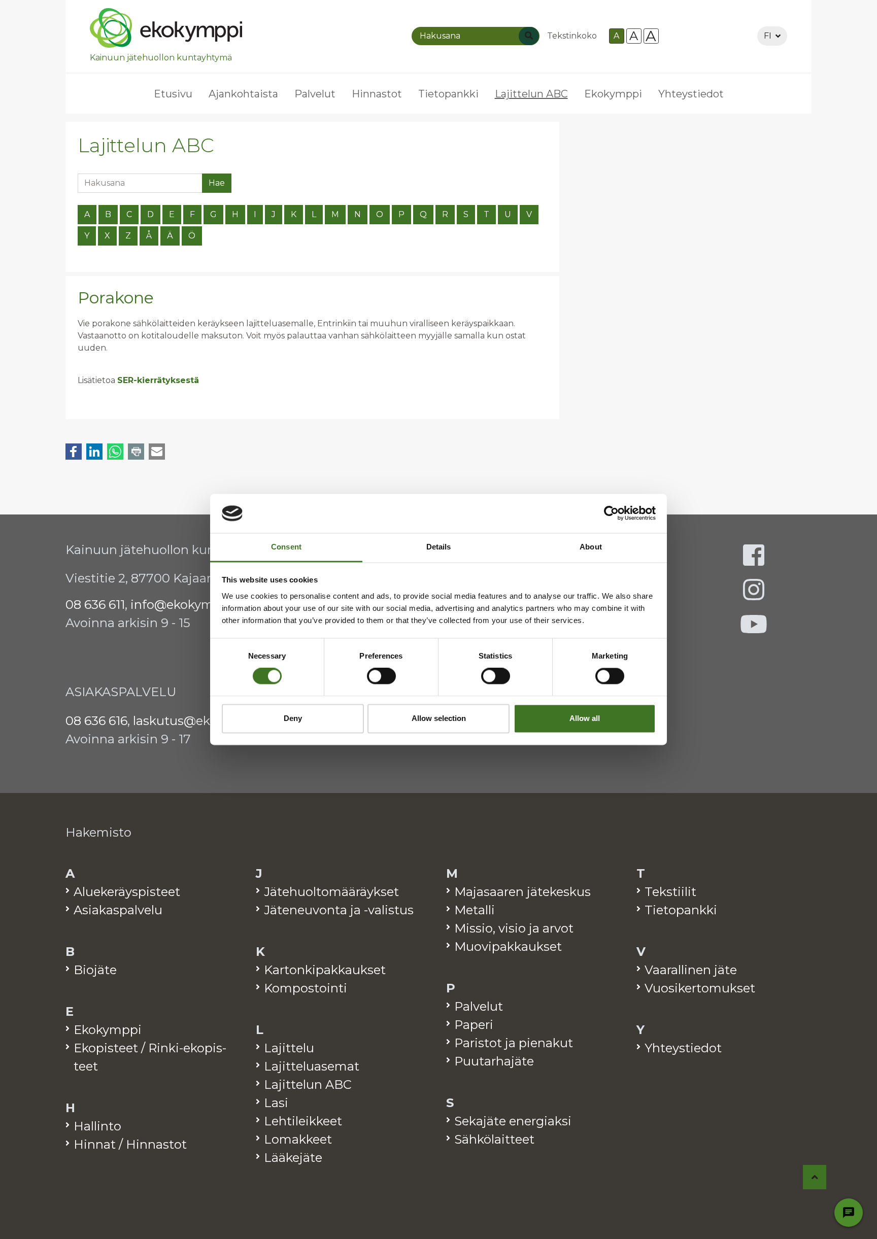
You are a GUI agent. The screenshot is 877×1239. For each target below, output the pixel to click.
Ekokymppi (613, 94)
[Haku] (529, 36)
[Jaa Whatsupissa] (115, 451)
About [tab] (591, 546)
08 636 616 (96, 720)
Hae (217, 183)
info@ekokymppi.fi (187, 604)
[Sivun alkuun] (815, 1177)
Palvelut (314, 94)
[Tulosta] (136, 451)
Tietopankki (448, 94)
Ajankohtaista (243, 94)
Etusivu (173, 94)
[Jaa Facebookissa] (73, 451)
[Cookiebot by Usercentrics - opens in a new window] (611, 513)
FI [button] (767, 36)
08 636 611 (95, 604)
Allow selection (439, 718)
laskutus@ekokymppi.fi (203, 720)
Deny (293, 718)
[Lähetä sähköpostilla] (157, 451)
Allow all (584, 718)
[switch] (381, 676)
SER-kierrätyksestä (158, 380)
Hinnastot (377, 94)
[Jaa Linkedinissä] (94, 451)
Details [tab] (438, 546)
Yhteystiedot (691, 94)
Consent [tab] (286, 546)
